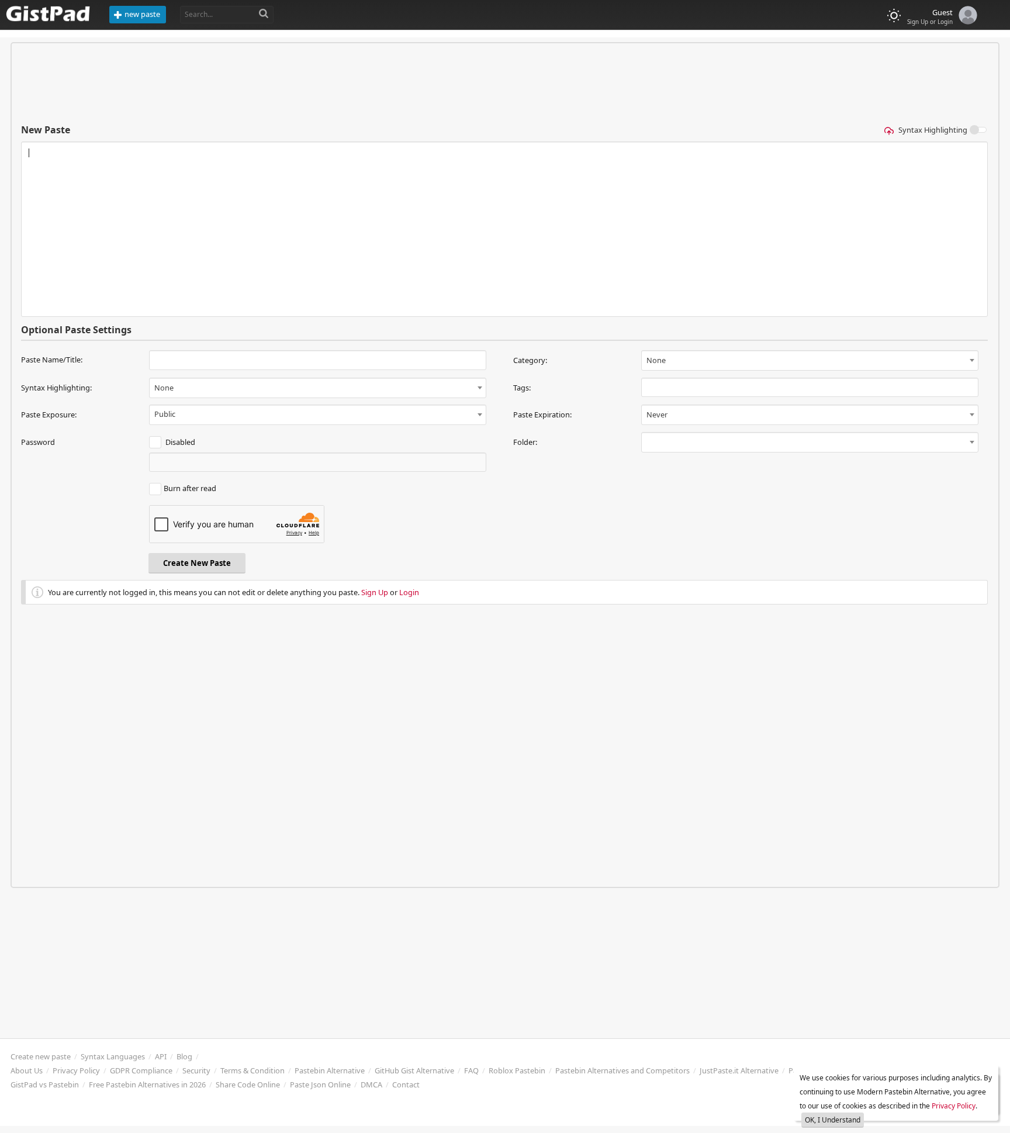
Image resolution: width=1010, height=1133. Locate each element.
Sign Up (374, 592)
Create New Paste (197, 563)
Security (196, 1070)
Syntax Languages (113, 1056)
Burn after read (190, 488)
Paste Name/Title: (51, 359)
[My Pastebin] (965, 13)
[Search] (264, 14)
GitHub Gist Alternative (414, 1070)
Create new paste (41, 1056)
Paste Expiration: (542, 414)
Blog (184, 1056)
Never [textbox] (656, 414)
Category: (530, 360)
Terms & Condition (252, 1070)
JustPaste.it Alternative (739, 1070)
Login (409, 592)
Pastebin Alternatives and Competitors (622, 1070)
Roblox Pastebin (517, 1070)
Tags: (522, 387)
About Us (27, 1070)
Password (38, 442)
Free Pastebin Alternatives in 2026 (147, 1084)
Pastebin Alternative (330, 1070)
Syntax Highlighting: (56, 387)
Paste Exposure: (49, 414)
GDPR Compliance (141, 1070)
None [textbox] (656, 360)
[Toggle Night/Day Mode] (894, 15)
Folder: (525, 442)
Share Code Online (248, 1084)
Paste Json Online (320, 1084)
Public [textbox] (164, 414)
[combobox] (809, 360)
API (161, 1056)
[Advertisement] (505, 83)
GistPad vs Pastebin (45, 1084)
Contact (406, 1084)
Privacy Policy (76, 1070)
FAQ (471, 1070)
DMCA (371, 1084)
